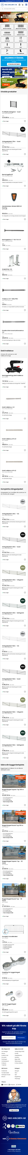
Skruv (16, 1072)
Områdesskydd (5, 1061)
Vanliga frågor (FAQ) (19, 1051)
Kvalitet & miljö (5, 1055)
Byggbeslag (17, 1076)
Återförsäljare (18, 1061)
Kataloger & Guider (6, 1074)
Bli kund (3, 1076)
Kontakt (16, 1053)
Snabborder (4, 1070)
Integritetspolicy (18, 1055)
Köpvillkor (17, 1057)
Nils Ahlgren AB (6, 1049)
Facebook (5, 1084)
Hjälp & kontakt (19, 1049)
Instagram (12, 1084)
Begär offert (17, 1059)
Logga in (19, 5)
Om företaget (5, 1051)
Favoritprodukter (5, 1072)
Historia (3, 1053)
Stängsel (17, 1070)
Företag (2, 1)
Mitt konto (4, 1068)
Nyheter (19, 1084)
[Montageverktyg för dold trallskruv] (14, 17)
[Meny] (25, 5)
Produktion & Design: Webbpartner (14, 1151)
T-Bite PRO (4, 1065)
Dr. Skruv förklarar (19, 1063)
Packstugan (4, 1059)
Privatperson (8, 1)
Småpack (4, 1063)
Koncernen (4, 1057)
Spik (16, 1074)
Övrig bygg (17, 1078)
